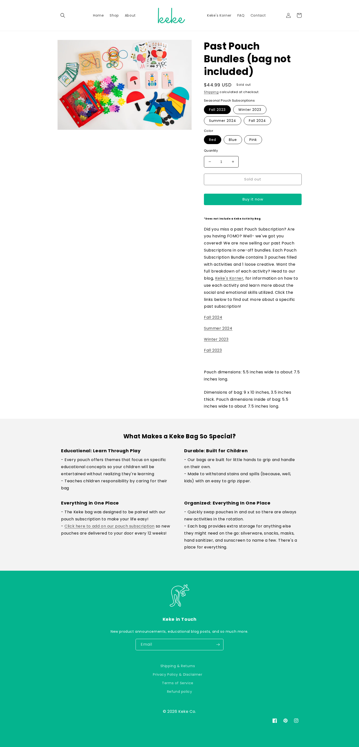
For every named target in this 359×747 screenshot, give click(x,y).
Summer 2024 (222, 120)
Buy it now (253, 199)
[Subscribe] (217, 644)
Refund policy (179, 691)
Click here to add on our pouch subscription (109, 526)
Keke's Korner (229, 278)
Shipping (211, 92)
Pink (253, 139)
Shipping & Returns (177, 665)
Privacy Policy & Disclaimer (177, 674)
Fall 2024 (257, 120)
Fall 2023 (217, 109)
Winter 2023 (249, 109)
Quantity (211, 150)
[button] (62, 15)
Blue (233, 139)
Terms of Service (177, 683)
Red (212, 139)
